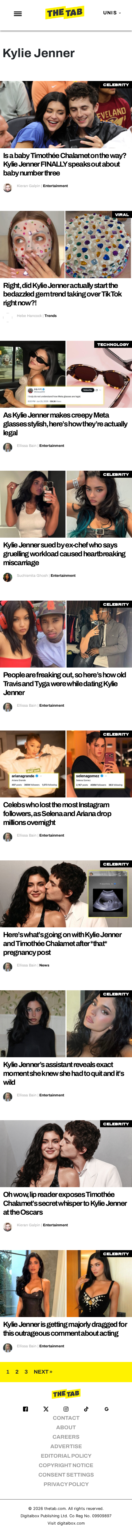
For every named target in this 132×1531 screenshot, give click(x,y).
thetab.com (55, 1508)
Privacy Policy (66, 1484)
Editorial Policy (66, 1456)
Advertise (66, 1446)
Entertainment (55, 186)
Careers (66, 1437)
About (66, 1427)
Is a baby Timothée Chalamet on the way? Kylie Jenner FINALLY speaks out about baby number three (64, 164)
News (44, 965)
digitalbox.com (71, 1523)
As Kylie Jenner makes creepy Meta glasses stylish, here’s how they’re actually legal (65, 424)
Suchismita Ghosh (32, 575)
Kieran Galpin (28, 186)
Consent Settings (66, 1475)
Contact (66, 1418)
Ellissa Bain (27, 445)
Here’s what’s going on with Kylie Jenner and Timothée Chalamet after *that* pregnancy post (62, 943)
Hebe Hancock (29, 316)
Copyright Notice (66, 1465)
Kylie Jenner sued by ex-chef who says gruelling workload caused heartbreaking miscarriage (64, 554)
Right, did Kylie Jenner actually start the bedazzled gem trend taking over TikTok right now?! (62, 294)
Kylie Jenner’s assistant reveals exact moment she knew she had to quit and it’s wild (63, 1073)
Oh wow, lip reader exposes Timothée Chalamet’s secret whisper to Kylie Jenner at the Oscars (64, 1203)
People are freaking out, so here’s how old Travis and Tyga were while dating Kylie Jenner (64, 684)
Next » (43, 1372)
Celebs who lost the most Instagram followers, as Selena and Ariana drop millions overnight (57, 813)
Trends (51, 316)
